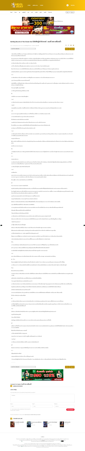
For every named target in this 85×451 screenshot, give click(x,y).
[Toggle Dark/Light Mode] (73, 45)
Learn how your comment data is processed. (32, 414)
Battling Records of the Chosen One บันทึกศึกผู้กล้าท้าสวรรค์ (22, 45)
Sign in (67, 12)
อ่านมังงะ (41, 5)
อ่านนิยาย (42, 436)
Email (33, 403)
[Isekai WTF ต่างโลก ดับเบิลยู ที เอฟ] (45, 424)
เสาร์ (32, 12)
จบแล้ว (45, 12)
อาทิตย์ (36, 12)
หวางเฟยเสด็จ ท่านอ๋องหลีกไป (19, 422)
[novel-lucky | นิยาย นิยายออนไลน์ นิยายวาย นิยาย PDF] (17, 5)
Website (55, 403)
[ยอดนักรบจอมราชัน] (62, 424)
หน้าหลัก (29, 5)
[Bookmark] (71, 45)
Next (72, 48)
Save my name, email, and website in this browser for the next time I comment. (20, 410)
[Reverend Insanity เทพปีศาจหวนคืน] (29, 424)
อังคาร (16, 12)
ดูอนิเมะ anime (35, 5)
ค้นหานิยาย (73, 5)
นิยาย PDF (50, 12)
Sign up (72, 12)
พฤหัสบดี (23, 12)
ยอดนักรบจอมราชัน (67, 422)
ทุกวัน (41, 12)
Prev (68, 48)
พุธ (19, 12)
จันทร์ (11, 12)
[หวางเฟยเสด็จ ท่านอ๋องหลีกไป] (12, 424)
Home (11, 45)
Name (11, 403)
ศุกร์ (28, 12)
